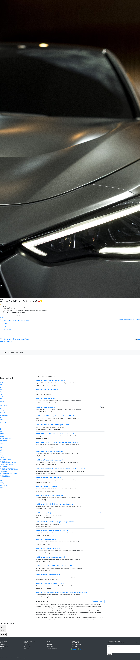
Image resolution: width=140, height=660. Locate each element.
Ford (13, 347)
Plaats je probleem (135, 319)
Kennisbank (7, 332)
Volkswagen (3, 641)
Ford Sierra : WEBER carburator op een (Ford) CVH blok (55, 416)
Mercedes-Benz (28, 641)
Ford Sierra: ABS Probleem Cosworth (48, 548)
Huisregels (50, 646)
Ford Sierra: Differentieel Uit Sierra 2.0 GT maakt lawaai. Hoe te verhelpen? (61, 469)
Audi (25, 644)
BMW (25, 643)
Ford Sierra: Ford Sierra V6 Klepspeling (49, 495)
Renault (2, 646)
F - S (3, 630)
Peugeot (2, 644)
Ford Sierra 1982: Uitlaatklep (45, 407)
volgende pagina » (98, 601)
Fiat (25, 648)
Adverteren (50, 643)
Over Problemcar (52, 648)
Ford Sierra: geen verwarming (46, 539)
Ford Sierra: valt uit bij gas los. (46, 513)
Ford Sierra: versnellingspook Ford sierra (50, 583)
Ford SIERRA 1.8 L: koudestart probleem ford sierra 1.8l (55, 433)
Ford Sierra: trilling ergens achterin (48, 575)
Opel (1, 643)
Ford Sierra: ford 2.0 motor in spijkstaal (49, 460)
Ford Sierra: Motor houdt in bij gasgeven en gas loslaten (55, 522)
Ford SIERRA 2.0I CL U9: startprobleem (49, 451)
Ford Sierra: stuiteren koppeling (47, 486)
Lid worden (7, 335)
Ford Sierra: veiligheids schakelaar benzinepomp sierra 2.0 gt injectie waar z (62, 592)
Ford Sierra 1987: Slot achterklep (47, 389)
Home (5, 323)
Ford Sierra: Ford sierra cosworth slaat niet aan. (52, 530)
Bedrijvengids (8, 329)
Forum (6, 326)
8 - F (3, 626)
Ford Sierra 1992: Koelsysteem (46, 398)
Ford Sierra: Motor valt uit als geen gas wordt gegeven (54, 504)
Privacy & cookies (22, 658)
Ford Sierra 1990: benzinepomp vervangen (50, 380)
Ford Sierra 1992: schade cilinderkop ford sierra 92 (53, 425)
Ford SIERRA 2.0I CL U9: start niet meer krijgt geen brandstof (57, 442)
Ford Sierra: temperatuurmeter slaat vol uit (50, 557)
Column (49, 644)
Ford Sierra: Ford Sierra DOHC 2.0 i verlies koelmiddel (54, 566)
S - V (3, 634)
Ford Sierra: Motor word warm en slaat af (50, 477)
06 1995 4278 (75, 646)
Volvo (25, 646)
